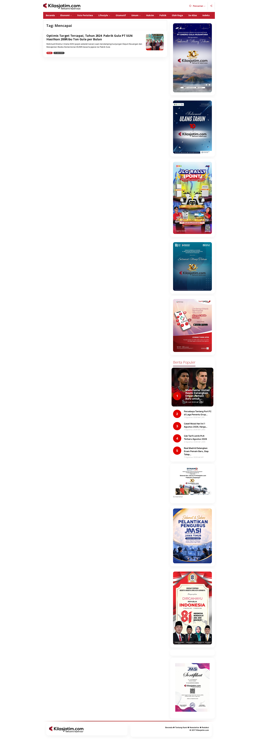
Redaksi (205, 727)
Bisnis (49, 53)
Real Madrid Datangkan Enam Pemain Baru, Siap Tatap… (196, 451)
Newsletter (194, 727)
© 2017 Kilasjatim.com (199, 730)
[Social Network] (211, 6)
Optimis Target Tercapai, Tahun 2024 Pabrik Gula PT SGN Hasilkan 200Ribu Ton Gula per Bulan (89, 37)
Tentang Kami (181, 727)
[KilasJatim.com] (61, 6)
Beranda (169, 727)
